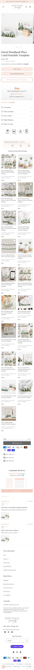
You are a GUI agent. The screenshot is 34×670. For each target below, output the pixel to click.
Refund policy (20, 664)
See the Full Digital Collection (17, 79)
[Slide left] (13, 47)
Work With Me (7, 566)
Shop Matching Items (17, 74)
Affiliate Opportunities (9, 570)
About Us (5, 559)
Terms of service (8, 666)
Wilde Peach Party (11, 664)
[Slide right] (20, 47)
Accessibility (6, 595)
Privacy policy (28, 664)
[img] (5, 501)
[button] (3, 7)
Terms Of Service (8, 588)
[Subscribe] (26, 641)
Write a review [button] (17, 491)
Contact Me (6, 562)
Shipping (3, 61)
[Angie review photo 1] (5, 516)
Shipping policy (17, 666)
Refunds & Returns (8, 584)
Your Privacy (6, 591)
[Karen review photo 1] (5, 539)
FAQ (4, 555)
